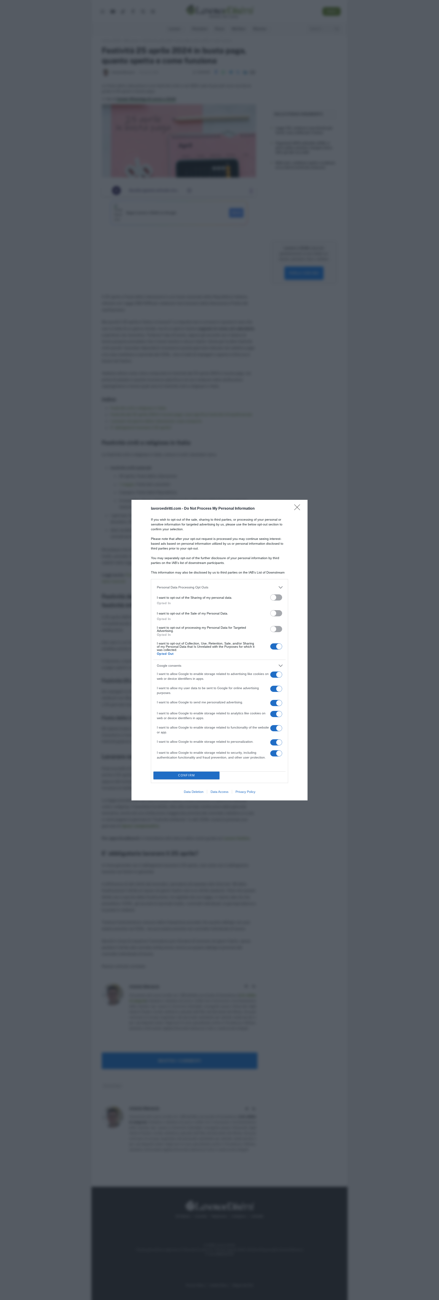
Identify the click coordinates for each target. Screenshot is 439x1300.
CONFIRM (186, 775)
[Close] (298, 508)
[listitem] (219, 587)
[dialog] (219, 650)
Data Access (219, 792)
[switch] (276, 597)
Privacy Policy (245, 792)
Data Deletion (193, 792)
